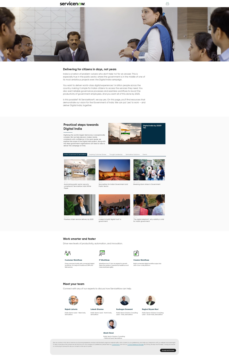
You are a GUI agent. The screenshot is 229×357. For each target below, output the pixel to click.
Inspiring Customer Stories (97, 154)
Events (145, 154)
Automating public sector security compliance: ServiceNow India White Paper (77, 186)
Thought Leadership (115, 154)
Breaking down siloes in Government (146, 184)
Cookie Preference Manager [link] (135, 344)
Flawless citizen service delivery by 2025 (78, 219)
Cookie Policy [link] (116, 344)
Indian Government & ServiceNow (75, 154)
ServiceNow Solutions (133, 154)
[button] (72, 3)
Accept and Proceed (168, 350)
